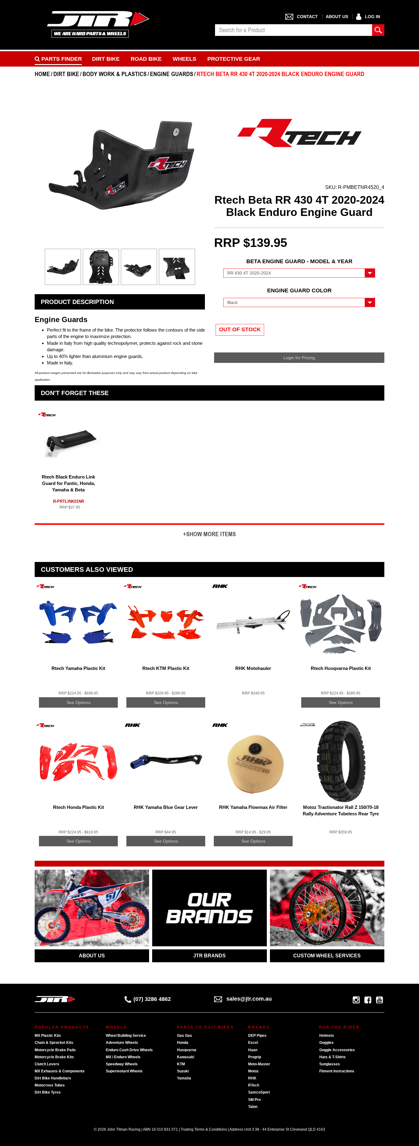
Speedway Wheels (122, 1064)
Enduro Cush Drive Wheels (129, 1050)
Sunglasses (329, 1064)
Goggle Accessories (337, 1050)
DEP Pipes (257, 1035)
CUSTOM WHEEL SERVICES (327, 955)
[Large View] (63, 267)
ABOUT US (92, 955)
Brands (259, 1027)
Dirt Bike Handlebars (53, 1078)
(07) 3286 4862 (152, 999)
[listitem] (78, 649)
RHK (252, 1078)
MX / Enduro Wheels (123, 1057)
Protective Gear (233, 59)
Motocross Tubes (50, 1085)
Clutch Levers (47, 1064)
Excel (253, 1042)
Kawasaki (185, 1057)
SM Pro (254, 1100)
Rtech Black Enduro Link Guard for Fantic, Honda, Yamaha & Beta (68, 483)
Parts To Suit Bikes (205, 1027)
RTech (253, 1085)
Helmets (326, 1035)
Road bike (146, 59)
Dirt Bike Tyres (48, 1092)
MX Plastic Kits (48, 1035)
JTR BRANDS (209, 955)
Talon (252, 1107)
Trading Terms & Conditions (204, 1129)
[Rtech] (299, 131)
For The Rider (339, 1027)
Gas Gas (184, 1035)
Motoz (253, 1071)
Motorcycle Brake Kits (54, 1057)
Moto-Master (259, 1064)
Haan (252, 1050)
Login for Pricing (299, 357)
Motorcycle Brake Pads (55, 1050)
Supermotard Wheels (124, 1071)
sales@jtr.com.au (249, 999)
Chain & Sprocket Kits (54, 1042)
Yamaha (184, 1078)
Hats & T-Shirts (332, 1057)
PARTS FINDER (61, 59)
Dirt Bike (106, 59)
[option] (63, 268)
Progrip (254, 1057)
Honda (182, 1042)
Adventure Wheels (122, 1042)
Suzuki (183, 1071)
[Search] (378, 30)
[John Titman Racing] (98, 24)
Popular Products (62, 1027)
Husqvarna (186, 1050)
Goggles (326, 1042)
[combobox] (293, 30)
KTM (181, 1064)
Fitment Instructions (336, 1071)
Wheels (184, 59)
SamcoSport (259, 1092)
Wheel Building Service (126, 1035)
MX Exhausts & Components (60, 1071)
